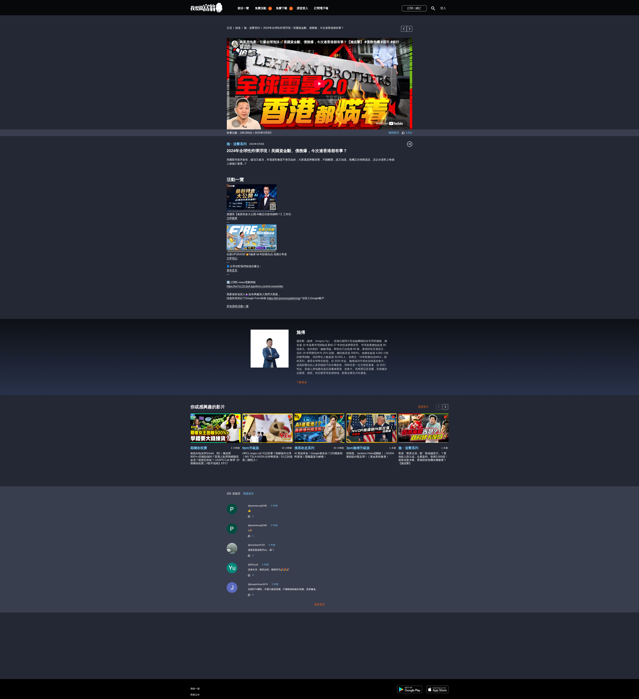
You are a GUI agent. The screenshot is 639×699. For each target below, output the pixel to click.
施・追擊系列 (237, 144)
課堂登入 (302, 8)
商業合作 (195, 694)
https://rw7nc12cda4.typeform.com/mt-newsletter (255, 286)
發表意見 (232, 270)
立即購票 (232, 218)
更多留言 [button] (319, 604)
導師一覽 (195, 688)
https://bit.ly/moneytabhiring (284, 298)
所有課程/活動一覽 (238, 306)
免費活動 (260, 8)
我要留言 (248, 493)
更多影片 (423, 406)
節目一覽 (243, 8)
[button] (433, 8)
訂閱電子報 (321, 8)
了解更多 (302, 382)
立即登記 (232, 258)
